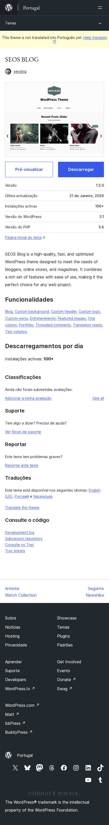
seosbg (20, 71)
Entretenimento (43, 318)
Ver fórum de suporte (23, 432)
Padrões (65, 644)
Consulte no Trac (19, 544)
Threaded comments (53, 325)
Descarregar (81, 169)
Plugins (63, 636)
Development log (19, 532)
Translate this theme (22, 507)
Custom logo (89, 311)
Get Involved (69, 661)
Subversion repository (24, 538)
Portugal (25, 755)
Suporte (12, 670)
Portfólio (26, 325)
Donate (66, 679)
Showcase (67, 618)
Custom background (32, 311)
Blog (9, 311)
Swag (64, 688)
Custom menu (16, 318)
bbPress (15, 723)
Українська (42, 496)
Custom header (64, 311)
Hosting (12, 636)
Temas (10, 23)
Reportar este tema (21, 465)
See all (98, 398)
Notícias (12, 627)
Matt (12, 714)
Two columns (16, 331)
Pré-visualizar (29, 169)
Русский (22, 496)
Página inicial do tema (23, 237)
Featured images (72, 318)
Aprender (13, 661)
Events (63, 670)
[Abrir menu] (101, 7)
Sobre (10, 618)
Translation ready (87, 325)
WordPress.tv (20, 688)
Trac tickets (15, 551)
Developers (15, 679)
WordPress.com (22, 705)
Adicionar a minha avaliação (28, 398)
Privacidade (16, 644)
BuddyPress (19, 732)
